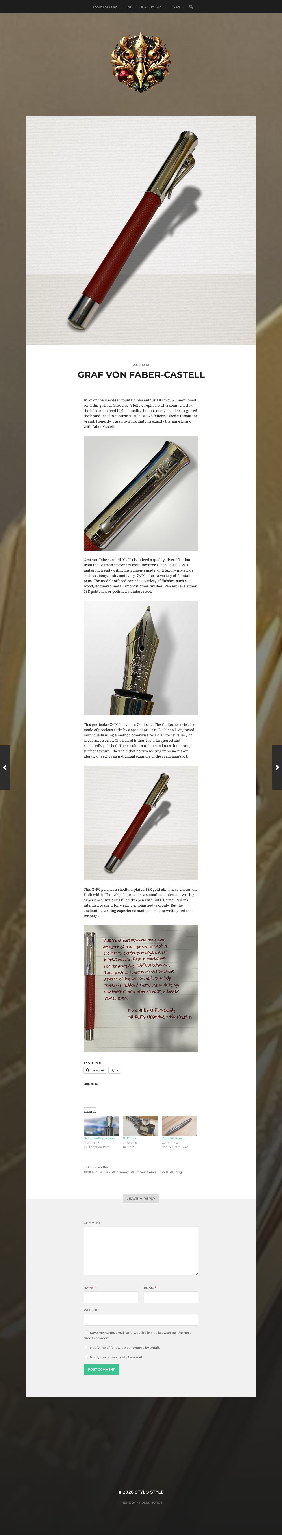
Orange (178, 1172)
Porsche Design (173, 1138)
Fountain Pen (105, 7)
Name (90, 1288)
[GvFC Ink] (140, 1126)
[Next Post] (277, 767)
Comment (92, 1223)
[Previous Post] (5, 767)
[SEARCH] (191, 7)
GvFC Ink (129, 1138)
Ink (129, 7)
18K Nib (92, 1172)
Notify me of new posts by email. (116, 1357)
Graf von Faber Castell (150, 1172)
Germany (121, 1172)
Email (150, 1288)
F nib (106, 1172)
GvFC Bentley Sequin (99, 1138)
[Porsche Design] (179, 1126)
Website (91, 1310)
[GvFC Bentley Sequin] (101, 1126)
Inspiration (151, 7)
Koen (175, 7)
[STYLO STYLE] (141, 64)
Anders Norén (149, 1502)
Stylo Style (149, 1492)
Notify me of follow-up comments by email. (125, 1348)
